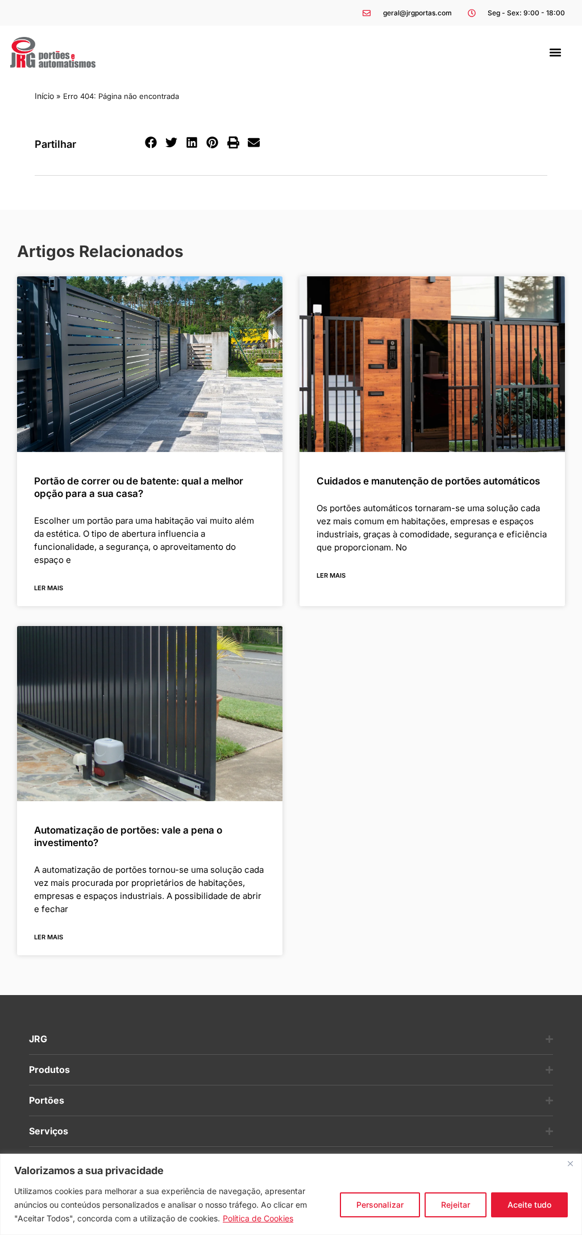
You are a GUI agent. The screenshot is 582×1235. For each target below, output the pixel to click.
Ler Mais (48, 588)
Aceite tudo (529, 1204)
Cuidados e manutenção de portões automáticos (428, 481)
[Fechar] (570, 1163)
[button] (555, 52)
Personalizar (380, 1204)
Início (44, 96)
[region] (291, 1194)
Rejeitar (455, 1204)
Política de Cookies (258, 1218)
